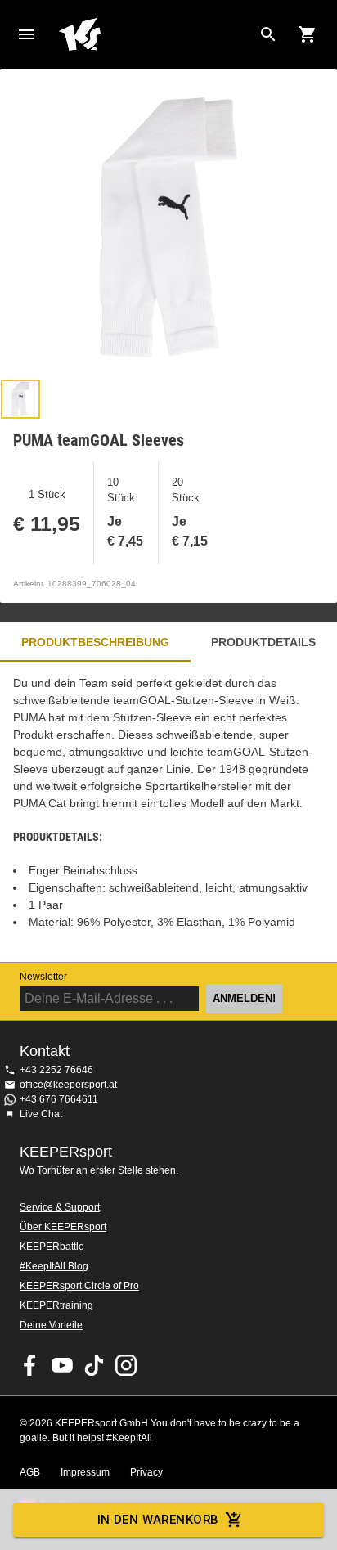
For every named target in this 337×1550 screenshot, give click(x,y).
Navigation (26, 34)
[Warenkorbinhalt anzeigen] (307, 34)
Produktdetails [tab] (263, 642)
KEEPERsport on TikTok (94, 1365)
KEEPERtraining (56, 1305)
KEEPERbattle (52, 1246)
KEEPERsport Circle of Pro (79, 1286)
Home (155, 34)
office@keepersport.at (68, 1084)
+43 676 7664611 (59, 1099)
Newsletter (43, 976)
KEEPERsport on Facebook (30, 1365)
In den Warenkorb (158, 1519)
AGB (30, 1472)
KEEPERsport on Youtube (62, 1365)
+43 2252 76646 (56, 1070)
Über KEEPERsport (63, 1227)
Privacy (146, 1472)
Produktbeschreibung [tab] (95, 642)
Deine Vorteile (51, 1325)
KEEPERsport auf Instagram (126, 1365)
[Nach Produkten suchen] (268, 34)
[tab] (20, 399)
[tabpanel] (168, 812)
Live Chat (41, 1114)
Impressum (85, 1472)
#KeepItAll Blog (54, 1266)
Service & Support (60, 1207)
